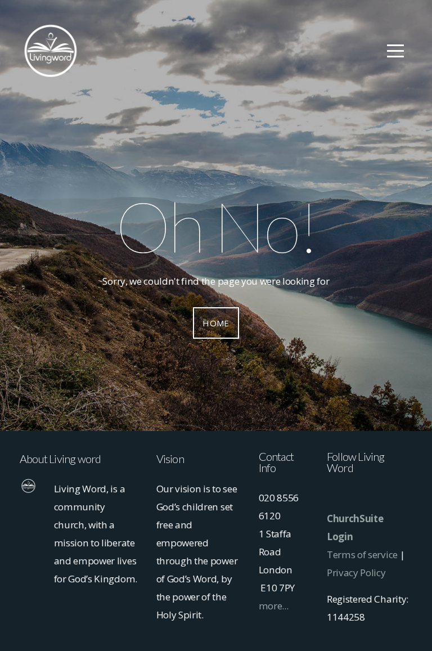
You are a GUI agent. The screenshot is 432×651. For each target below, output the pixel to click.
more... (274, 605)
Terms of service (362, 554)
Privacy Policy (356, 572)
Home (215, 323)
